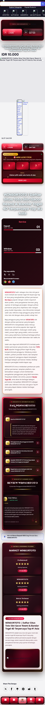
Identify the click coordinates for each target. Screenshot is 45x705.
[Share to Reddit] (29, 689)
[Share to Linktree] (17, 689)
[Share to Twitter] (5, 689)
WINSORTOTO (10, 292)
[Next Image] (43, 80)
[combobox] (20, 4)
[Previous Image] (1, 80)
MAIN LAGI (22, 180)
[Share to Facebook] (11, 689)
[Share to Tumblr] (34, 689)
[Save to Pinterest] (23, 689)
